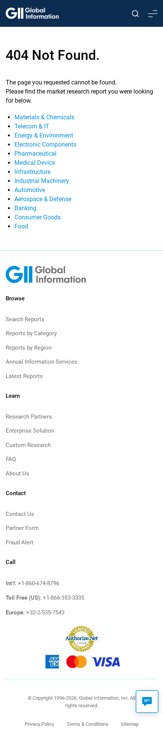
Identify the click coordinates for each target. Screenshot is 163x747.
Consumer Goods (37, 217)
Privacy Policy (39, 724)
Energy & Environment (43, 135)
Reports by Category (31, 333)
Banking (25, 208)
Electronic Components (45, 144)
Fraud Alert (19, 542)
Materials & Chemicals (44, 117)
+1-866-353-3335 (63, 597)
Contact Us (20, 514)
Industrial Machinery (41, 180)
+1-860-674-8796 (38, 583)
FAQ (11, 459)
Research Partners (29, 416)
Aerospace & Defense (42, 199)
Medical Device (34, 162)
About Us (17, 473)
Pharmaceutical (35, 153)
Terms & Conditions (87, 724)
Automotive (29, 190)
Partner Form (22, 528)
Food (21, 226)
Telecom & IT (31, 126)
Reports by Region (29, 347)
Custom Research (28, 445)
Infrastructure (32, 171)
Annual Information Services (41, 361)
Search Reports (25, 319)
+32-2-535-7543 (45, 612)
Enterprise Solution (30, 430)
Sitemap (130, 724)
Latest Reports (24, 376)
